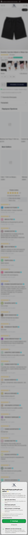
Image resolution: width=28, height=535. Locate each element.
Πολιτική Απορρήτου (7, 517)
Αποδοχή (15, 521)
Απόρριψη (14, 524)
